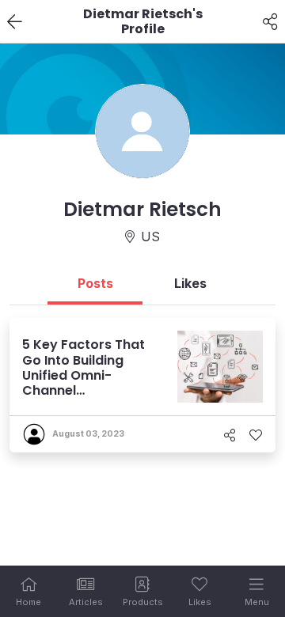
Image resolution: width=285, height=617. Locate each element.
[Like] (256, 435)
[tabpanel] (143, 385)
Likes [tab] (190, 283)
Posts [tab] (95, 283)
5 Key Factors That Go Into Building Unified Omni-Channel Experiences (83, 374)
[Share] (270, 22)
